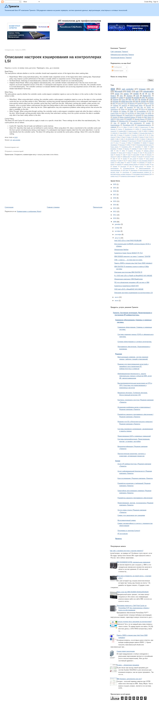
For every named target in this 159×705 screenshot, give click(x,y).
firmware (115, 101)
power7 (135, 162)
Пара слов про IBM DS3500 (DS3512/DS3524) (133, 592)
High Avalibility (149, 115)
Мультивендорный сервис (127, 520)
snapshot (119, 164)
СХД (137, 96)
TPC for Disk (148, 152)
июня (117, 300)
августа (118, 238)
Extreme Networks (116, 115)
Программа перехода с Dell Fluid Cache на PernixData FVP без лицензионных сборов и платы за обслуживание (133, 608)
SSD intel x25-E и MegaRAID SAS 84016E (128, 289)
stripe (147, 164)
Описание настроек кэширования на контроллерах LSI (53, 59)
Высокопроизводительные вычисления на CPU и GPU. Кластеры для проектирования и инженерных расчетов (135, 385)
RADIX (120, 148)
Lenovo (123, 142)
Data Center (141, 113)
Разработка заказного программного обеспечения (135, 498)
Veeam (129, 109)
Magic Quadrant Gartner (127, 117)
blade (136, 109)
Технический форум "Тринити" (121, 57)
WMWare (113, 121)
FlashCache (129, 115)
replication (142, 162)
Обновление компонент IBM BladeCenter (128, 279)
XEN (114, 158)
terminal (115, 166)
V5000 (149, 119)
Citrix (123, 113)
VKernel (113, 156)
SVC (121, 96)
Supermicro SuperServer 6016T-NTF (126, 286)
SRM (112, 119)
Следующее (9, 207)
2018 (115, 191)
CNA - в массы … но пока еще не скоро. (128, 260)
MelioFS (132, 103)
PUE (133, 144)
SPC (117, 150)
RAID (129, 91)
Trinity (123, 109)
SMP (112, 150)
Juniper (115, 117)
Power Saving (114, 146)
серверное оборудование (128, 176)
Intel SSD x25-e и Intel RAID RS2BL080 (127, 240)
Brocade (148, 105)
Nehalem (130, 107)
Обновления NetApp (121, 249)
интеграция (126, 172)
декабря (118, 224)
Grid (147, 137)
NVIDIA (145, 142)
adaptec (126, 94)
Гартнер (149, 166)
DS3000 (113, 98)
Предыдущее (97, 207)
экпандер (140, 176)
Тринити (124, 105)
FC (147, 135)
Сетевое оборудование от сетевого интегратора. (135, 342)
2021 (115, 188)
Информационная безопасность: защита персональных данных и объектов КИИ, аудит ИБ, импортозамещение (135, 376)
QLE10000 (138, 146)
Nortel (140, 117)
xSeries (151, 101)
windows (151, 98)
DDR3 (145, 131)
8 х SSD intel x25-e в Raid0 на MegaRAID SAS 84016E (133, 275)
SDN (145, 148)
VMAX (118, 156)
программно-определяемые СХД (142, 174)
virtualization (148, 91)
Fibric (118, 137)
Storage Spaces (140, 119)
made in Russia (132, 160)
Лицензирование (115, 170)
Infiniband (124, 140)
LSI (11, 140)
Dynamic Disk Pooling (146, 133)
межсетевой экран (136, 105)
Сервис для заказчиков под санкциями (131, 515)
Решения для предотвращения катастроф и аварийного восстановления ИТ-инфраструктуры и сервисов (133, 366)
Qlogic (149, 107)
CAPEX (137, 129)
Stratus (129, 152)
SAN (145, 103)
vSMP (131, 111)
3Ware (125, 127)
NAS (130, 99)
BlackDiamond (129, 129)
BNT (114, 103)
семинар (113, 127)
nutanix (113, 162)
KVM (140, 140)
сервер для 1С (115, 176)
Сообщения (117, 67)
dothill (120, 160)
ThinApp (118, 154)
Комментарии (118, 70)
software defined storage (131, 164)
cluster (151, 99)
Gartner (142, 137)
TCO (141, 152)
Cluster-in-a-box (132, 131)
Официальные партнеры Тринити (122, 54)
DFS (119, 103)
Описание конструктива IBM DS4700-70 (128, 272)
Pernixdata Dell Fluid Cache (144, 144)
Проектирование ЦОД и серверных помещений (134, 436)
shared (112, 164)
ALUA (131, 127)
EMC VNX (113, 135)
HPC (138, 139)
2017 (115, 194)
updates (124, 111)
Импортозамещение (145, 168)
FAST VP (141, 135)
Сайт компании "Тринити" (119, 51)
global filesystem (127, 101)
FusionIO (138, 115)
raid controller (16, 140)
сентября (118, 234)
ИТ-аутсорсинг (123, 533)
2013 (115, 208)
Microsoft (118, 91)
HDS (122, 139)
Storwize (129, 96)
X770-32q (147, 156)
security (149, 162)
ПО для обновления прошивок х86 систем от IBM (131, 282)
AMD (136, 127)
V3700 (151, 103)
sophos (142, 164)
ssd (137, 91)
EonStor (134, 135)
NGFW (139, 103)
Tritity (124, 154)
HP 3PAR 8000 (130, 139)
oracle (128, 162)
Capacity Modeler (147, 129)
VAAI (143, 154)
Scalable (130, 150)
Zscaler (125, 158)
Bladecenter (147, 96)
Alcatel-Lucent (144, 127)
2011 (115, 215)
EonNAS (127, 135)
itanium (151, 121)
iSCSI (143, 109)
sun (153, 164)
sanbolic (115, 105)
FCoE (125, 103)
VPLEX (134, 156)
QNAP (145, 146)
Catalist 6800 (122, 131)
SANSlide (134, 148)
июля (117, 297)
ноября (117, 228)
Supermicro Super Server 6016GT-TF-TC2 (128, 253)
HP (143, 94)
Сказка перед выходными (126, 651)
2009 (115, 222)
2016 (115, 198)
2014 (115, 205)
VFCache (149, 154)
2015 (115, 201)
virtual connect (139, 166)
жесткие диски (115, 172)
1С (120, 127)
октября (118, 231)
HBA (117, 139)
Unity (129, 154)
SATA (140, 148)
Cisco (123, 99)
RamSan (127, 148)
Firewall (113, 107)
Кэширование (115, 125)
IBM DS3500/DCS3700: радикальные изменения (133, 562)
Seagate (138, 150)
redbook (115, 111)
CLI (150, 111)
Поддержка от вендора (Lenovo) (129, 530)
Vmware (142, 89)
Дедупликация (114, 168)
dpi (125, 160)
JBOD (121, 107)
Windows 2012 (124, 121)
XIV (119, 158)
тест (149, 94)
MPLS (129, 142)
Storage (143, 99)
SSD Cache (120, 119)
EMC (143, 98)
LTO (112, 142)
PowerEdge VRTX (127, 146)
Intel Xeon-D (132, 140)
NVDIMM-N (137, 142)
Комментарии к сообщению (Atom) (29, 211)
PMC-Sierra (147, 117)
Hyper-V (113, 96)
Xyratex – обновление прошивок (128, 665)
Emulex (121, 135)
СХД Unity (125, 170)
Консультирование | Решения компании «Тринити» (135, 478)
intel (136, 101)
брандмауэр (134, 170)
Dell (130, 133)
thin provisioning (136, 123)
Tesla (112, 154)
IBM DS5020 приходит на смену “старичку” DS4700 (132, 256)
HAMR (112, 139)
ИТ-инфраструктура (128, 168)
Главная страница (53, 207)
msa (115, 123)
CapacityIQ (114, 131)
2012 (115, 211)
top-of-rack (123, 166)
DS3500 (128, 98)
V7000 (121, 98)
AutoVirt (115, 99)
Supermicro (114, 109)
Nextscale (122, 144)
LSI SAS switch (147, 140)
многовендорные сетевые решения (121, 174)
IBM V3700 (150, 139)
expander (143, 121)
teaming (123, 123)
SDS (150, 148)
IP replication (116, 140)
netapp (117, 94)
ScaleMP (129, 119)
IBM (113, 89)
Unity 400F (136, 154)
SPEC (123, 150)
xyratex (148, 123)
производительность (144, 125)
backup (141, 158)
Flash (123, 137)
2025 (115, 184)
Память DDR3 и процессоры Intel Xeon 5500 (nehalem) (133, 263)
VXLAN (140, 156)
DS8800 (151, 131)
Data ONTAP (123, 133)
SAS (136, 99)
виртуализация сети (146, 170)
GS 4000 (135, 137)
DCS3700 (131, 113)
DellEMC (135, 133)
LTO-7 (117, 142)
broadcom (134, 121)
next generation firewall (145, 160)
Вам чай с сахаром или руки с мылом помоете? (126, 551)
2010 (115, 218)
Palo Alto (140, 107)
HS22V (143, 139)
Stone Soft (122, 152)
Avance (120, 129)
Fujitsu (129, 137)
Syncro (135, 152)
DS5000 (136, 98)
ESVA (149, 113)
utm (131, 166)
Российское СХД (128, 125)
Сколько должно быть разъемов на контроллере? (134, 621)
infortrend (151, 109)
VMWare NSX (126, 156)
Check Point (114, 113)
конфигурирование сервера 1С (141, 172)
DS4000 (136, 94)
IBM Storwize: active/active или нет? (129, 679)
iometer (143, 101)
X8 (153, 156)
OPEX (128, 144)
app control (133, 158)
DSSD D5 (115, 133)
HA (151, 137)
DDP (140, 131)
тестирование (141, 111)
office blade (120, 162)
